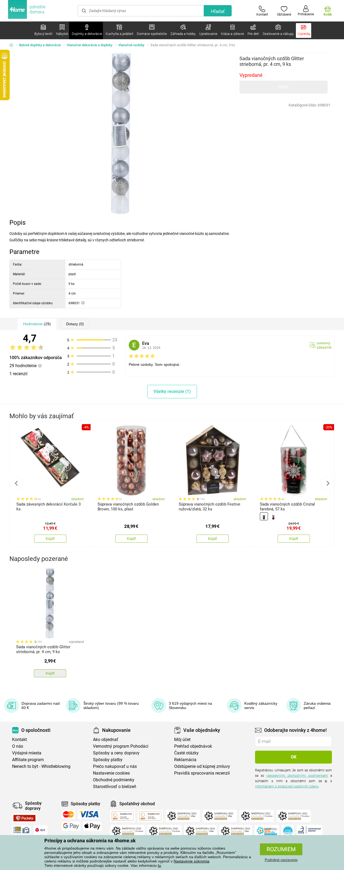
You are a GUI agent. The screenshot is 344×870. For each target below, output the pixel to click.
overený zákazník (324, 345)
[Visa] (89, 814)
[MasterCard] (68, 814)
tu (159, 865)
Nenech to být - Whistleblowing (41, 766)
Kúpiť (283, 86)
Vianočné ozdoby (131, 45)
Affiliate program (28, 760)
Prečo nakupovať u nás (115, 766)
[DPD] (41, 830)
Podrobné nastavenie (281, 860)
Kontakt (19, 739)
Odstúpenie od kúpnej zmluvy (202, 766)
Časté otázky (186, 753)
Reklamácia (185, 760)
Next (327, 483)
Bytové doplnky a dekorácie (40, 45)
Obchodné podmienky (113, 780)
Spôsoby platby (108, 760)
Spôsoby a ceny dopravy (116, 753)
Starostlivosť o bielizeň (114, 787)
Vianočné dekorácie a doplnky (89, 45)
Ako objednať (105, 739)
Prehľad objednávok (193, 746)
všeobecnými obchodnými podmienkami (297, 776)
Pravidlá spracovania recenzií (202, 773)
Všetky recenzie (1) (172, 391)
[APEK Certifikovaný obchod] (309, 831)
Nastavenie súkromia (191, 861)
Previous (16, 483)
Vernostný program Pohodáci (120, 746)
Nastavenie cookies (111, 773)
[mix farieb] (264, 516)
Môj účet (182, 739)
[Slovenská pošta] (21, 830)
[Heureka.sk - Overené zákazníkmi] (288, 831)
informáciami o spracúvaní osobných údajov (286, 786)
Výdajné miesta (26, 753)
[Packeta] (24, 818)
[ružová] (273, 516)
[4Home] (13, 45)
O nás (17, 746)
